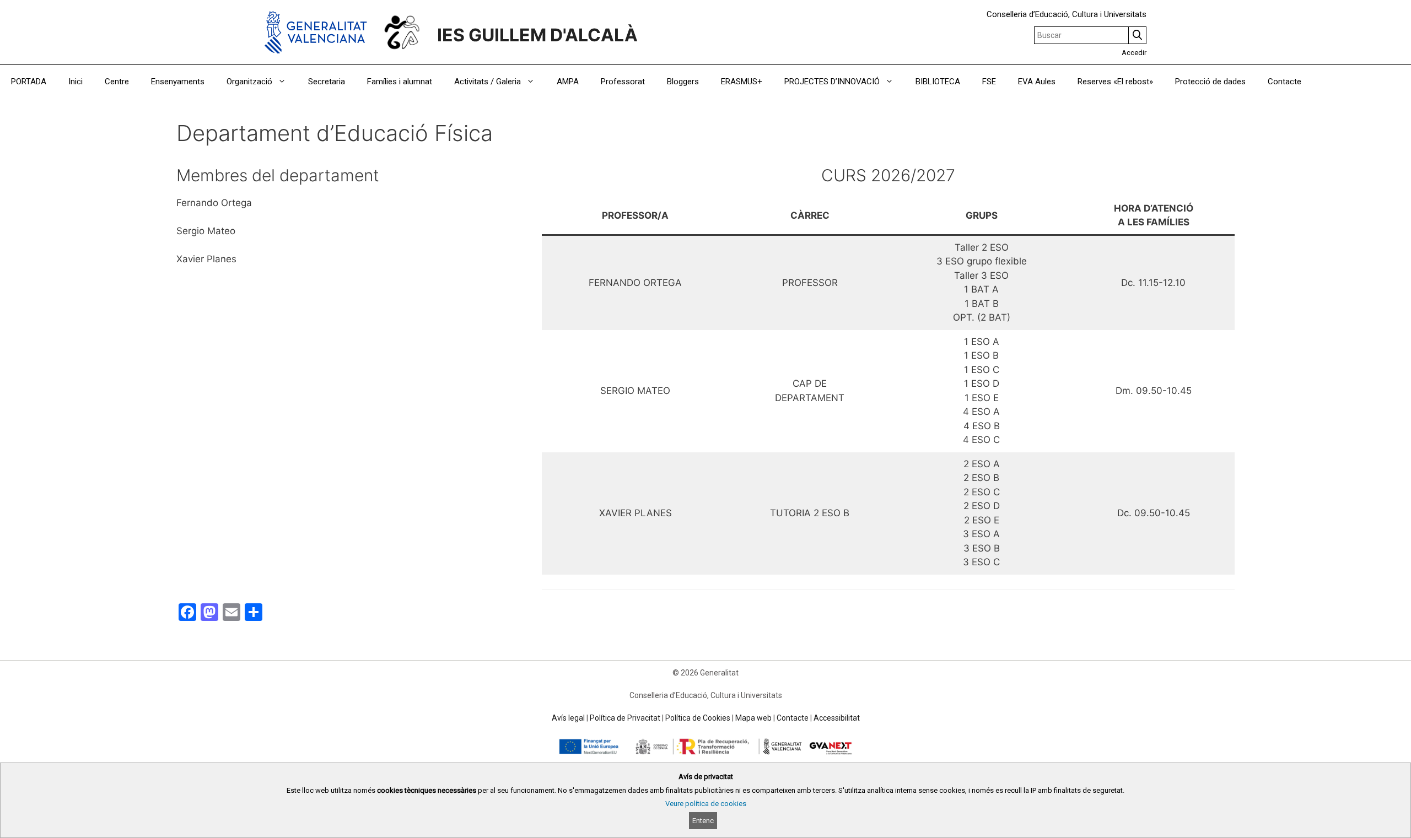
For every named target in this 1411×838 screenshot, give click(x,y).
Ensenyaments (177, 81)
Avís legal (568, 717)
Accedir (1134, 52)
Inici (75, 81)
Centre (117, 81)
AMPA (568, 81)
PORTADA (28, 81)
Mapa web (753, 717)
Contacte (1284, 81)
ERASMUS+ (741, 81)
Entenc (703, 821)
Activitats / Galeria (487, 81)
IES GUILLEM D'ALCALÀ (537, 35)
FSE (989, 81)
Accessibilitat (837, 717)
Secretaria (326, 81)
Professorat (623, 81)
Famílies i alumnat (399, 81)
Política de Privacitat (625, 717)
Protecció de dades (1210, 81)
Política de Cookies (697, 717)
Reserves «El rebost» (1115, 81)
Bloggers (683, 81)
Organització (249, 81)
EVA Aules (1036, 81)
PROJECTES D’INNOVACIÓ (832, 81)
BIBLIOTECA (937, 81)
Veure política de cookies (705, 803)
